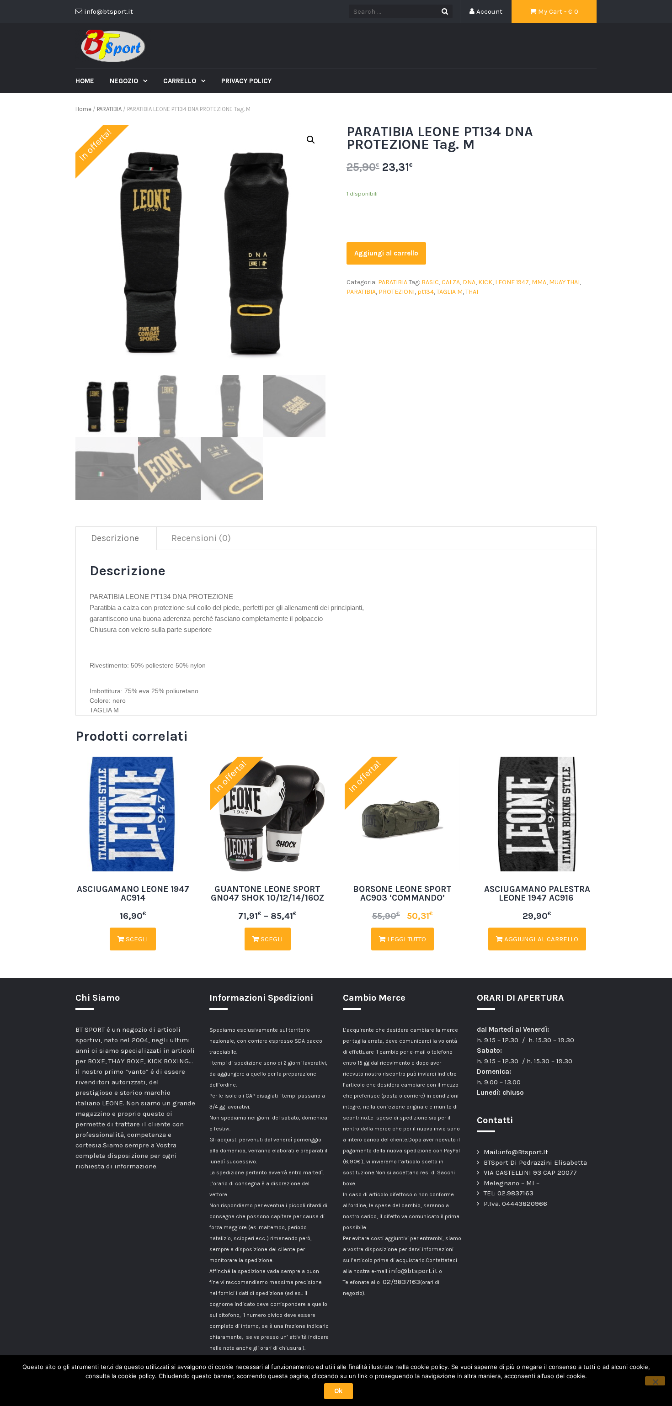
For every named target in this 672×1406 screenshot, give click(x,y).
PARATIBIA (109, 109)
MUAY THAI (564, 282)
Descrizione (115, 538)
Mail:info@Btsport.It (516, 1152)
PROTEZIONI (397, 292)
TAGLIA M (450, 292)
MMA (539, 282)
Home (84, 81)
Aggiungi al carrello (386, 253)
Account (488, 11)
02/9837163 (401, 1282)
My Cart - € (557, 11)
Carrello (180, 81)
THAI (471, 292)
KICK (485, 282)
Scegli (136, 939)
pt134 (425, 292)
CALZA (451, 282)
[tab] (115, 538)
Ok (338, 1391)
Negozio (125, 81)
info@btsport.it (413, 1271)
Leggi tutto (405, 939)
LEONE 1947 (512, 282)
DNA (469, 282)
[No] (655, 1380)
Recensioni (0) (201, 538)
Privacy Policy (246, 81)
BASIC (430, 282)
